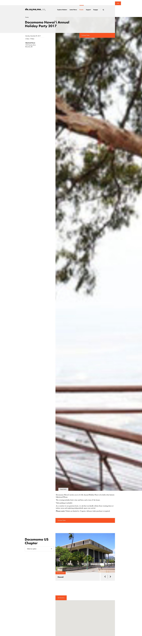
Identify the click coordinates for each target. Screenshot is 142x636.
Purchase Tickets (85, 35)
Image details (63, 489)
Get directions (61, 598)
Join (118, 3)
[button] (105, 576)
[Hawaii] (85, 553)
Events (27, 17)
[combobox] (39, 548)
